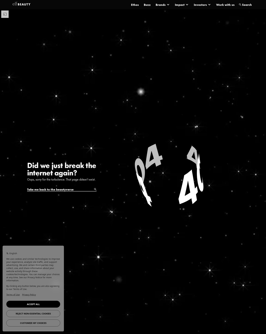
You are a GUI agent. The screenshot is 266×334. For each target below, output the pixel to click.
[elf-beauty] (21, 4)
